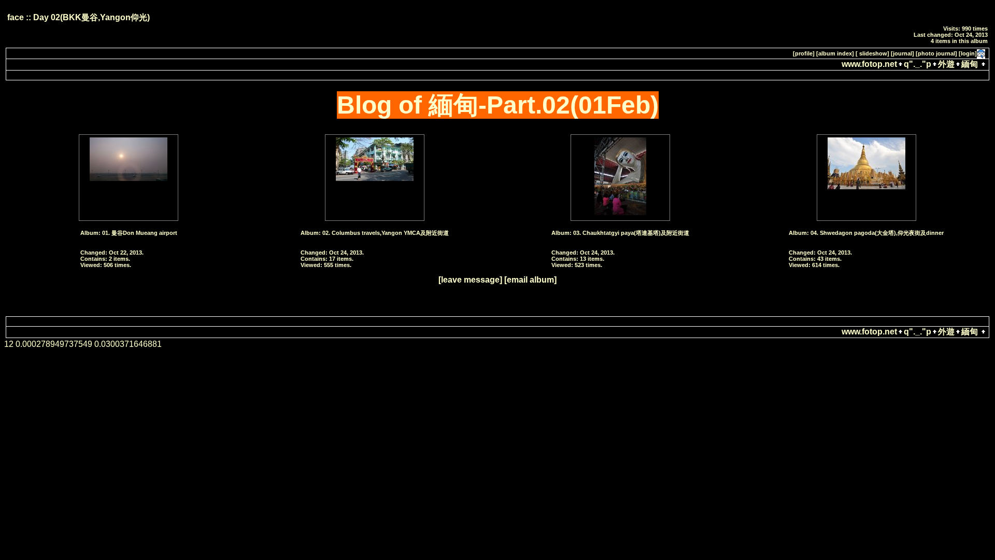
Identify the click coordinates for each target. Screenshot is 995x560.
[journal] (902, 53)
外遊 (946, 64)
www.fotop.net (869, 64)
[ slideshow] (872, 53)
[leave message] (470, 279)
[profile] (804, 53)
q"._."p (917, 64)
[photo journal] (936, 53)
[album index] (835, 53)
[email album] (530, 279)
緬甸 (969, 64)
